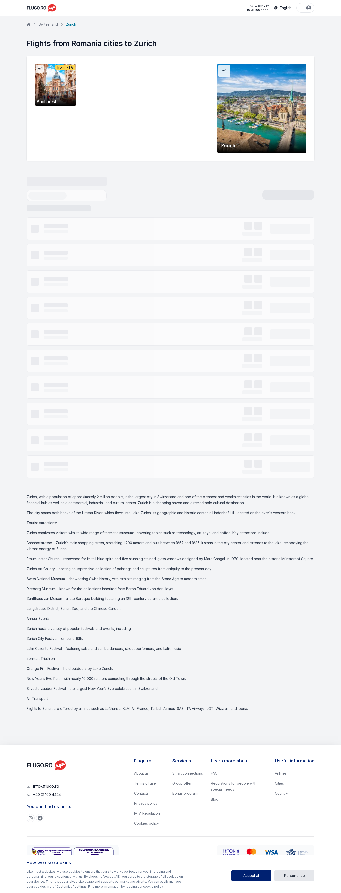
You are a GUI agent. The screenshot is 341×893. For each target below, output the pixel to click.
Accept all (251, 875)
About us (141, 773)
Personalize (294, 875)
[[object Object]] (31, 818)
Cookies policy (146, 823)
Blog (214, 799)
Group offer (182, 783)
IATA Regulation (147, 813)
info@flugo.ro (46, 786)
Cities (279, 783)
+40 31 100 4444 (256, 8)
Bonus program (185, 793)
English (285, 8)
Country (281, 793)
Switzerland (48, 24)
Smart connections (187, 773)
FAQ (214, 773)
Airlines (281, 773)
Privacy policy (145, 803)
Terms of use (145, 783)
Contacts (141, 793)
